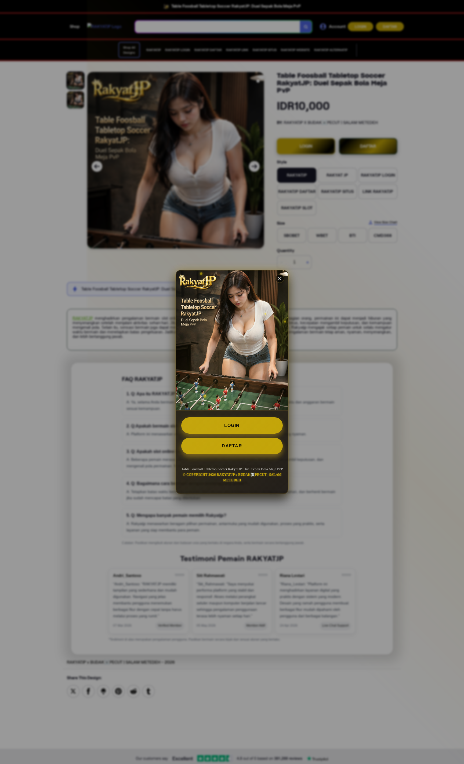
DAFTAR (232, 446)
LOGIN (232, 425)
